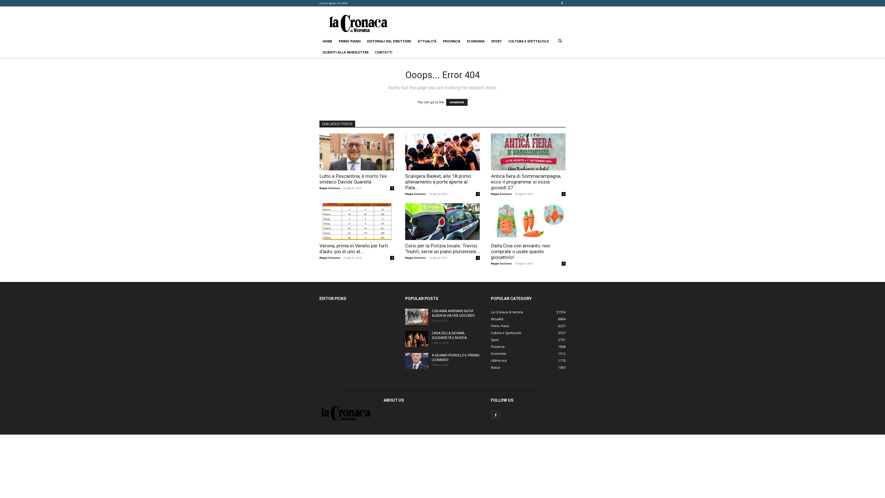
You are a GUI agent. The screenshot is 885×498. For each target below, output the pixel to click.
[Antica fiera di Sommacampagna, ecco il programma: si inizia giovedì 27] (528, 151)
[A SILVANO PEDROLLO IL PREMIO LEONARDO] (416, 361)
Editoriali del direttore (389, 41)
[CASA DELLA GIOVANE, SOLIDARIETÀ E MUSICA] (416, 339)
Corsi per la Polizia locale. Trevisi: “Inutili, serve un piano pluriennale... (442, 248)
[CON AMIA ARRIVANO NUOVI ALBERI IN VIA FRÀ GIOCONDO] (416, 317)
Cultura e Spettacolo (528, 41)
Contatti (383, 52)
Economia (476, 41)
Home (327, 41)
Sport (496, 41)
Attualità (427, 41)
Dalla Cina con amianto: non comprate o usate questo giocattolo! (520, 251)
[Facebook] (562, 3)
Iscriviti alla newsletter (346, 52)
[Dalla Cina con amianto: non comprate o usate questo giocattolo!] (528, 221)
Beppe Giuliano (329, 188)
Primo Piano (350, 41)
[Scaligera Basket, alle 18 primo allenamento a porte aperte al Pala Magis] (442, 151)
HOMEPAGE (457, 102)
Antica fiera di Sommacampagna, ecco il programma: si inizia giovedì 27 (526, 181)
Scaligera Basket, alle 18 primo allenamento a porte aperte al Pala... (438, 181)
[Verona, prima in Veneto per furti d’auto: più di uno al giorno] (356, 221)
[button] (560, 41)
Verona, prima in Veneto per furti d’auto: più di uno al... (353, 248)
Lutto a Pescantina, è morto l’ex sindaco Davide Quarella (352, 179)
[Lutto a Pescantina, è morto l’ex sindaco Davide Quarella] (356, 151)
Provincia (451, 41)
